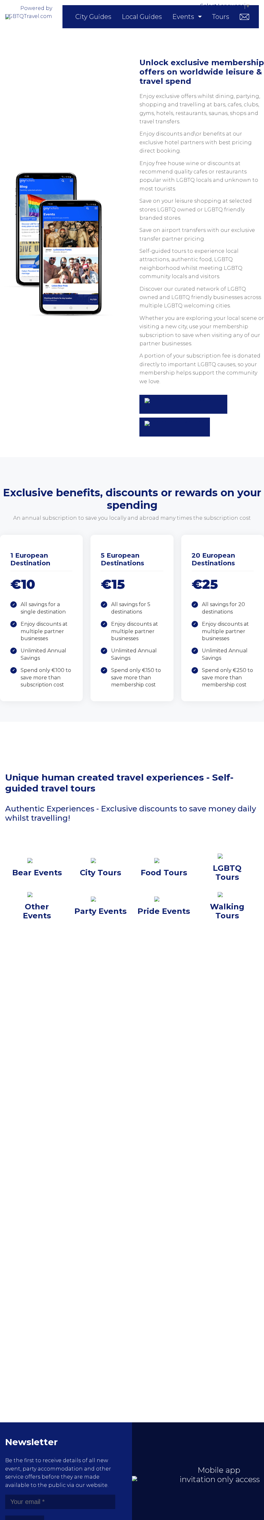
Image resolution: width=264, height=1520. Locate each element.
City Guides (93, 17)
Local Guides (142, 17)
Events (183, 17)
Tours (220, 17)
